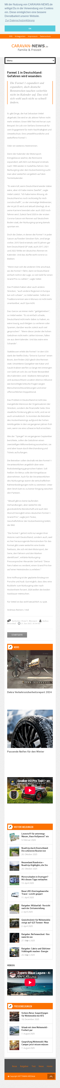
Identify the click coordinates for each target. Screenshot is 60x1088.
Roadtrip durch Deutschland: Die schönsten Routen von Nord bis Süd (34, 851)
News (41, 1066)
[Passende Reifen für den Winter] (30, 747)
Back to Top (51, 1076)
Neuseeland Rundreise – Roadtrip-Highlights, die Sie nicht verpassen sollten (34, 865)
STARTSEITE (17, 634)
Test (34, 1066)
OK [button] (30, 29)
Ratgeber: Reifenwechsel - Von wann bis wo (35, 935)
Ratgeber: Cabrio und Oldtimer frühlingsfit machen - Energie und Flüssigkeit (35, 951)
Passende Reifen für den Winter (25, 751)
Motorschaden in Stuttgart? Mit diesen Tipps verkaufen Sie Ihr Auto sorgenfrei (34, 879)
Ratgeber (24, 1066)
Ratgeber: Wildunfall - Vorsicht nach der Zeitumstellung (35, 907)
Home (49, 1066)
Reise (14, 1066)
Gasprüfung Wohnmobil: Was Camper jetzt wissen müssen (34, 1043)
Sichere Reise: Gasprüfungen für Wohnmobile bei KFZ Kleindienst (34, 1016)
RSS (10, 36)
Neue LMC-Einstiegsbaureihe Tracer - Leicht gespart (34, 892)
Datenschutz (45, 36)
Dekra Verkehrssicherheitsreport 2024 (29, 692)
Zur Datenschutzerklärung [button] (20, 20)
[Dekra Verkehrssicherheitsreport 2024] (30, 687)
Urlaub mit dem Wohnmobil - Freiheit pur (34, 1029)
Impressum (33, 36)
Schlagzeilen (20, 36)
